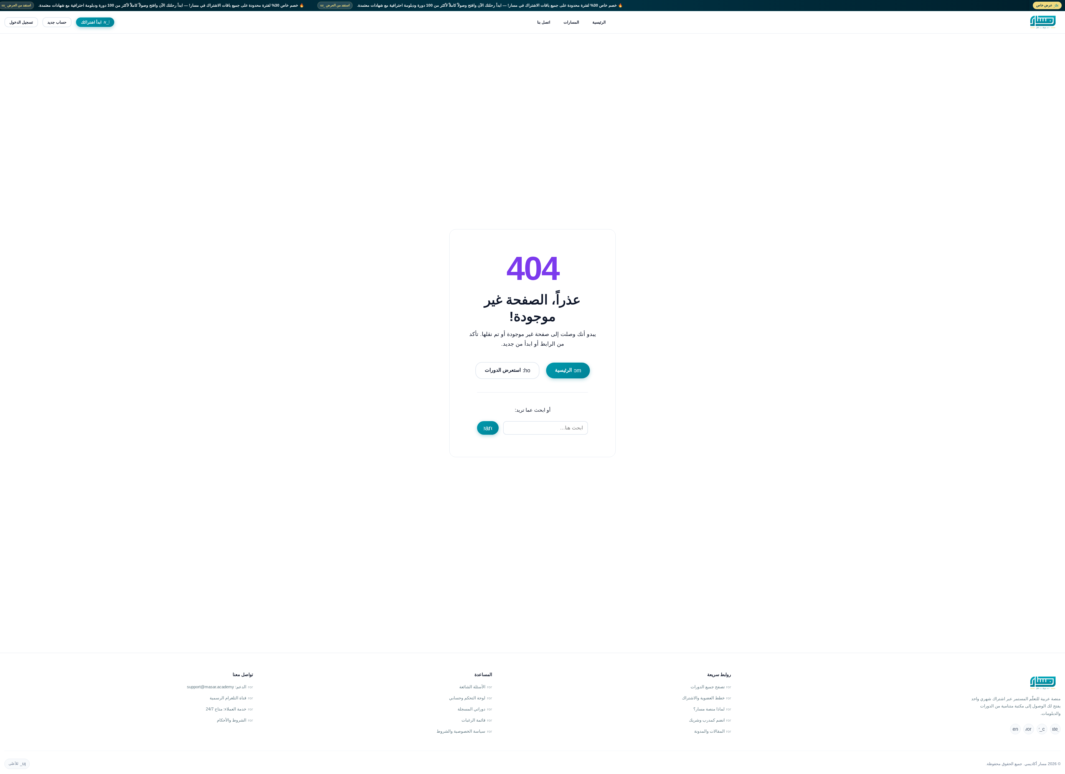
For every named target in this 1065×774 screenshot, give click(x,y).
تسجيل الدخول (21, 22)
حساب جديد (57, 22)
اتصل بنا (543, 22)
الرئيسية (599, 22)
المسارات (571, 22)
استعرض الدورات (509, 370)
